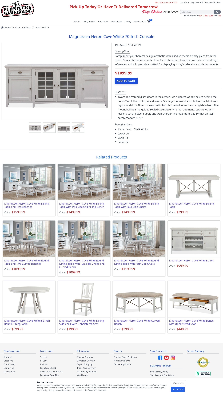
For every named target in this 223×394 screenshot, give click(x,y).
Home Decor (140, 21)
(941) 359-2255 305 (210, 15)
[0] (148, 21)
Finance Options (213, 2)
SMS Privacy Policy (159, 371)
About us (8, 357)
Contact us (9, 368)
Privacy (43, 360)
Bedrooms (103, 21)
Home (77, 21)
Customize (178, 383)
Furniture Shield (48, 368)
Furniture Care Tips (49, 375)
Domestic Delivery (86, 360)
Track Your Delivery (86, 368)
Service (43, 357)
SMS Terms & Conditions (162, 375)
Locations (184, 2)
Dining (128, 21)
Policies (44, 364)
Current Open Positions (125, 357)
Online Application (123, 364)
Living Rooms (89, 21)
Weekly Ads (82, 375)
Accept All (178, 389)
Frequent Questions (86, 371)
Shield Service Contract (51, 371)
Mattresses (116, 21)
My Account (197, 2)
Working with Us (122, 360)
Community (9, 364)
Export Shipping (85, 364)
